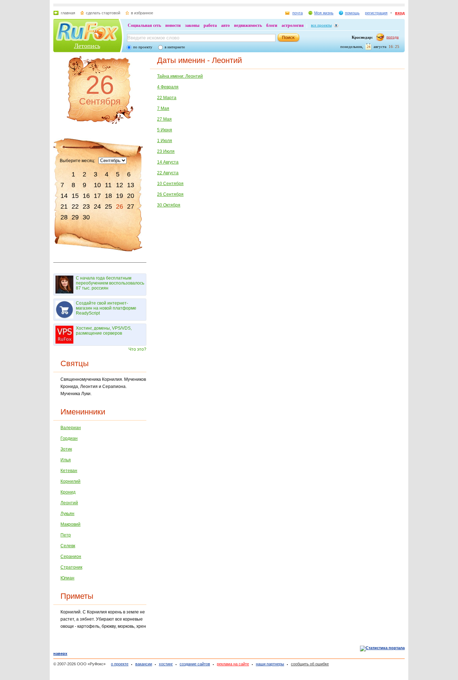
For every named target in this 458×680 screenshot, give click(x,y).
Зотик (66, 449)
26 (119, 206)
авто (225, 25)
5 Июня (164, 129)
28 (64, 217)
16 (86, 195)
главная (68, 13)
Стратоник (71, 567)
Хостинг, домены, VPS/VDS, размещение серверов (104, 331)
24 (97, 206)
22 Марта (166, 97)
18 (108, 195)
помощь (352, 13)
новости (173, 25)
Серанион (70, 556)
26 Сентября (170, 194)
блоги (271, 25)
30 (86, 217)
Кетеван (68, 470)
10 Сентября (170, 183)
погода (392, 37)
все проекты (321, 25)
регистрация (376, 13)
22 (75, 206)
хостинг (166, 664)
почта (297, 13)
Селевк (67, 545)
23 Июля (166, 151)
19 (119, 195)
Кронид (67, 492)
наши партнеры (270, 664)
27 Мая (164, 119)
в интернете (175, 47)
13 (130, 185)
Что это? (137, 349)
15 (75, 195)
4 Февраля (168, 86)
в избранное (142, 13)
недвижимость (248, 25)
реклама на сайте (233, 664)
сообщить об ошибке (310, 664)
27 (130, 206)
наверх (60, 653)
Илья (65, 459)
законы (192, 25)
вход (400, 13)
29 (75, 217)
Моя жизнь (323, 13)
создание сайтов (195, 664)
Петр (65, 535)
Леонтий (69, 502)
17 (97, 195)
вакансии (143, 664)
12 (119, 185)
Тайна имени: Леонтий (180, 76)
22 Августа (168, 172)
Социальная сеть (144, 25)
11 (108, 185)
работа (210, 25)
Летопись (87, 45)
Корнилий (70, 481)
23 (86, 206)
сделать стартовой (103, 13)
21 (64, 206)
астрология (293, 25)
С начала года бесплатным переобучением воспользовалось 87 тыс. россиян (110, 283)
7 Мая (163, 108)
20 (130, 195)
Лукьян (67, 513)
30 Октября (168, 205)
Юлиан (67, 578)
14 (64, 195)
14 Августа (168, 162)
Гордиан (69, 438)
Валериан (70, 427)
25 (108, 206)
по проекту (142, 47)
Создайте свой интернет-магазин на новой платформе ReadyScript (106, 308)
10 (97, 185)
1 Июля (164, 140)
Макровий (70, 524)
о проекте (119, 664)
